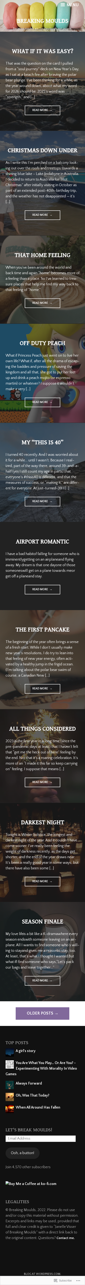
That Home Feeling (42, 255)
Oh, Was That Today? (32, 1095)
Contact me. (66, 1238)
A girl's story (25, 1051)
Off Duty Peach (42, 343)
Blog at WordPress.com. (42, 1274)
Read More (36, 111)
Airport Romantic (42, 541)
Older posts (40, 1013)
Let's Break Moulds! (29, 1130)
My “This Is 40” (42, 442)
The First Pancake (42, 629)
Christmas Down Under (42, 150)
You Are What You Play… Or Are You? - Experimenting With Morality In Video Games (41, 1068)
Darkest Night (42, 822)
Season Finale (42, 921)
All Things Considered (42, 728)
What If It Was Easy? (42, 51)
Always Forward (29, 1083)
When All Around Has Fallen (38, 1107)
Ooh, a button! (22, 1153)
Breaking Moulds (42, 20)
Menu (72, 5)
